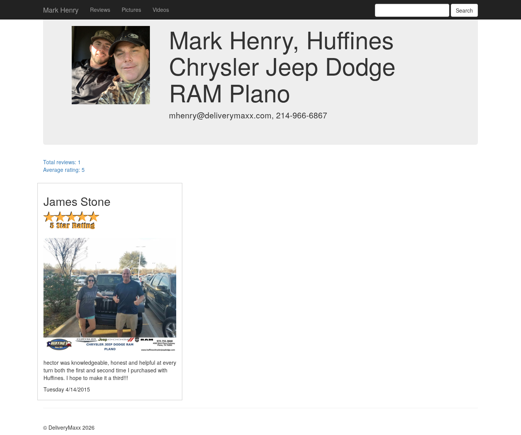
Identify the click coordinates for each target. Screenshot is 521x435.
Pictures (131, 9)
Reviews (100, 9)
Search (464, 10)
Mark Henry (61, 10)
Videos (161, 9)
